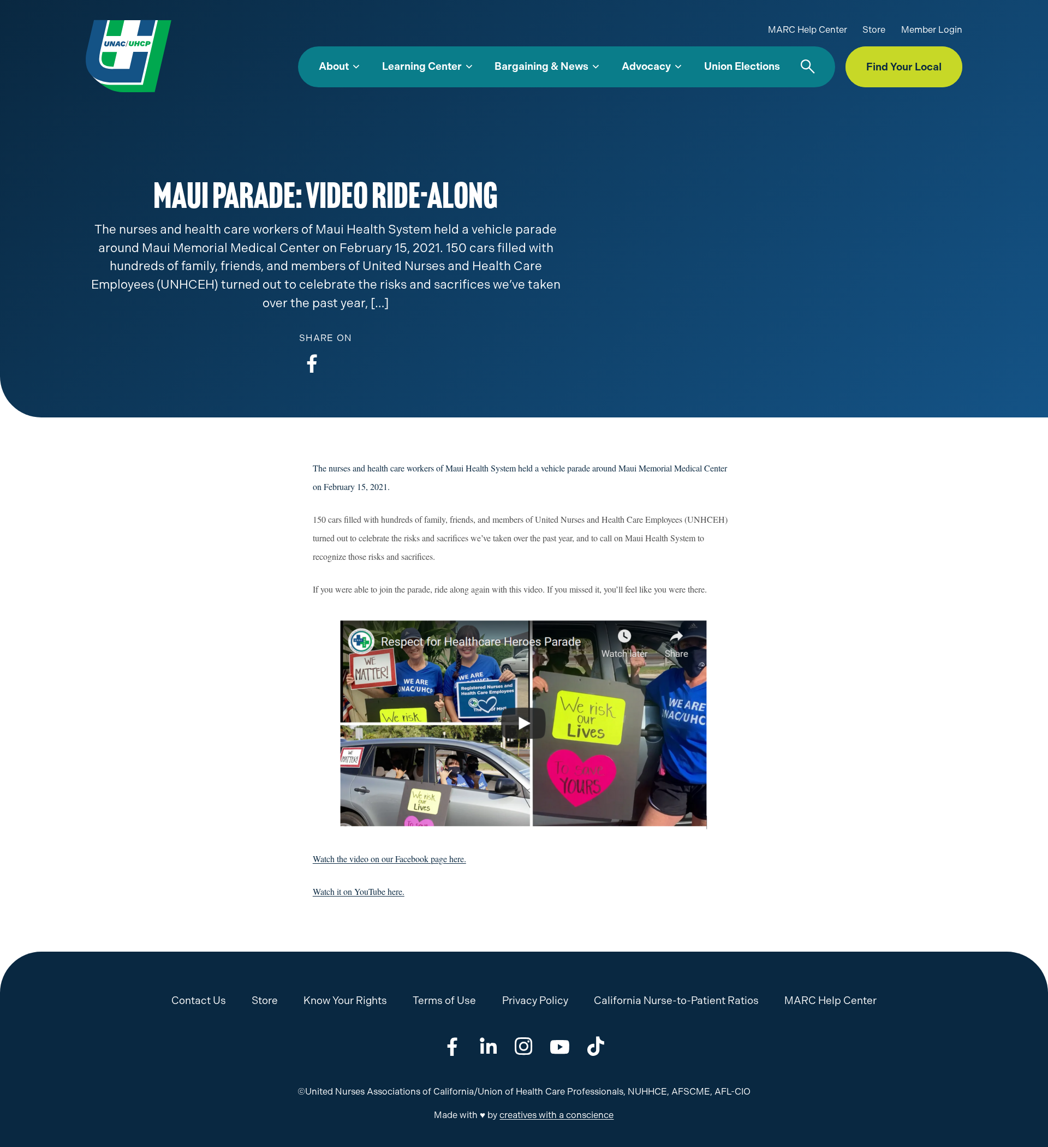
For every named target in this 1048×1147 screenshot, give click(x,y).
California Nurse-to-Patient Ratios (676, 1000)
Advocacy (646, 66)
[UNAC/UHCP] (128, 55)
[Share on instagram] (524, 1046)
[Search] (808, 67)
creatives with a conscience (556, 1115)
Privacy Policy (535, 1000)
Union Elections (742, 66)
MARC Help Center (807, 30)
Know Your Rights (345, 1000)
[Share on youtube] (560, 1046)
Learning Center (422, 66)
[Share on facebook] (312, 363)
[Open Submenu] (356, 67)
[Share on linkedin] (488, 1046)
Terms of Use (444, 1000)
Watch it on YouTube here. (358, 891)
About (334, 66)
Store (873, 30)
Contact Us (198, 1000)
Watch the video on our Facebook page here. (389, 858)
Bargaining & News (541, 66)
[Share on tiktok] (596, 1046)
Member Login (931, 30)
